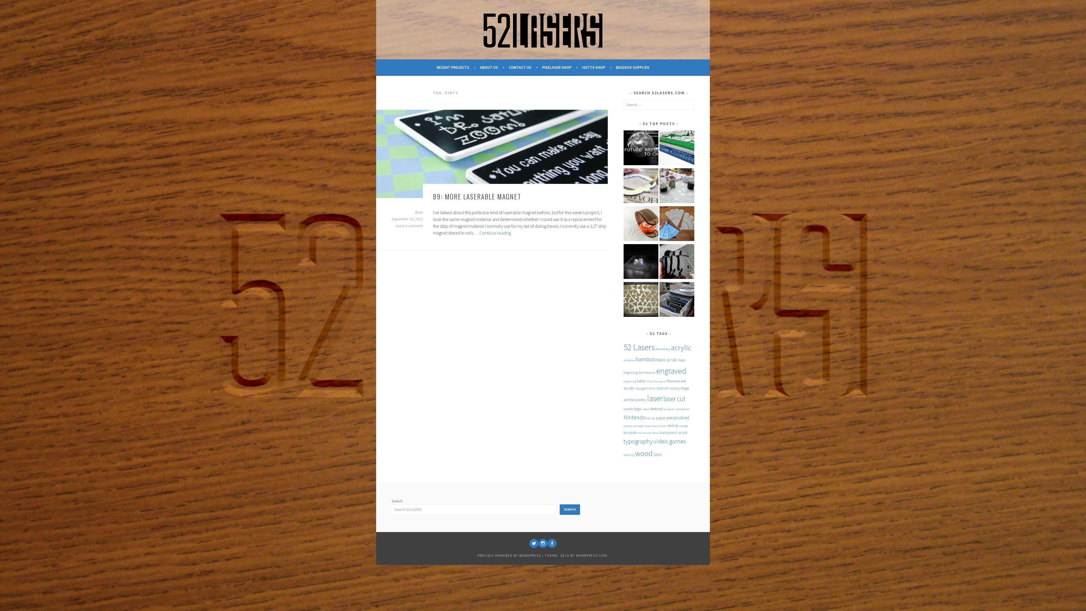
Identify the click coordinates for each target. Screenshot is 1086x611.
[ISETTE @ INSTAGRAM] (543, 543)
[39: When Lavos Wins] (641, 148)
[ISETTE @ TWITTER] (533, 543)
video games (670, 441)
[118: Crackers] (641, 300)
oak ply (651, 418)
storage (683, 426)
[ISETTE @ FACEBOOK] (552, 543)
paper (661, 417)
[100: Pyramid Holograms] (641, 262)
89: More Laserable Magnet (477, 196)
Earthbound (647, 372)
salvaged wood (642, 426)
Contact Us (520, 67)
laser (655, 398)
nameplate (682, 409)
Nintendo (635, 417)
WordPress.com (591, 555)
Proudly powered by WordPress (509, 555)
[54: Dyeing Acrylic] (677, 186)
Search (397, 501)
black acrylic (666, 359)
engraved (671, 371)
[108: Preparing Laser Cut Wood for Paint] (641, 186)
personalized (678, 417)
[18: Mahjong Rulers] (677, 148)
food (638, 388)
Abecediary (663, 349)
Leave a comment (409, 226)
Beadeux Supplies (632, 67)
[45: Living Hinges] (641, 224)
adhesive (629, 360)
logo (637, 408)
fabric (641, 381)
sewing (673, 425)
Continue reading (495, 233)
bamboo (645, 359)
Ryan (419, 212)
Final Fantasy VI (656, 381)
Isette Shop (593, 67)
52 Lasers (639, 347)
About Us (489, 67)
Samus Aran (659, 426)
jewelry (641, 399)
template (630, 432)
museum (669, 409)
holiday (675, 388)
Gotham (662, 388)
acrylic (681, 347)
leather (628, 409)
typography (638, 441)
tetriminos (644, 433)
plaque (628, 426)
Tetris (655, 433)
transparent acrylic (674, 432)
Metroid (656, 408)
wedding (629, 455)
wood (643, 453)
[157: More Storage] (677, 300)
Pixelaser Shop (556, 67)
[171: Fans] (677, 224)
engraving (630, 381)
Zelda (657, 454)
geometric (649, 388)
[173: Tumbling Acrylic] (677, 262)
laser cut (674, 399)
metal (646, 409)
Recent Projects (453, 67)
